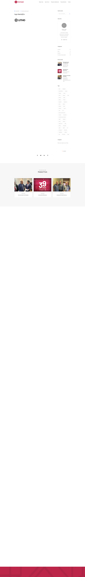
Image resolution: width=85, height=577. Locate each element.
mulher (60, 119)
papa (65, 123)
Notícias (59, 53)
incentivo (60, 108)
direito (64, 97)
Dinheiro (60, 97)
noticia (60, 121)
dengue (64, 95)
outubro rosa (60, 123)
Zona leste (63, 134)
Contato (59, 49)
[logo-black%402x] (37, 155)
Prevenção (64, 125)
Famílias (60, 106)
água (68, 134)
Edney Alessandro (26, 11)
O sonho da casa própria (62, 54)
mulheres (64, 119)
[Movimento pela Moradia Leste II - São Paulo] (19, 1)
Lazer (59, 110)
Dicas (58, 51)
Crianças (60, 93)
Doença (64, 99)
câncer (60, 95)
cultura (64, 93)
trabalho (65, 132)
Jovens (65, 108)
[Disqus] (42, 219)
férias (64, 106)
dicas (68, 95)
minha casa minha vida (62, 112)
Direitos (60, 99)
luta (63, 110)
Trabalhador (60, 132)
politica (60, 125)
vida (59, 134)
